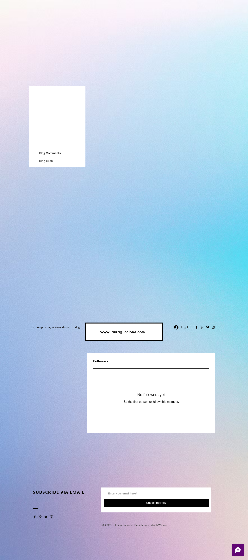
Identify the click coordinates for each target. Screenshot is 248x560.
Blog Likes (46, 160)
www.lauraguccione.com (122, 331)
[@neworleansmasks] (196, 327)
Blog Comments (50, 153)
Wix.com (163, 525)
